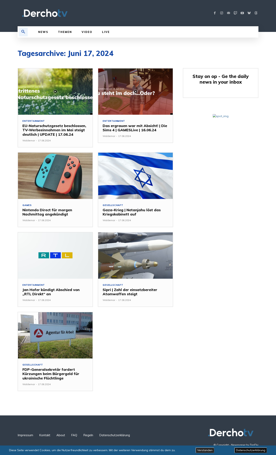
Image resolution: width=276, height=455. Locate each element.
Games (27, 205)
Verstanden (205, 450)
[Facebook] (214, 13)
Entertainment (33, 121)
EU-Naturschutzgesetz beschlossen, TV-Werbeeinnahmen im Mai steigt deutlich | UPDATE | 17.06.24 (54, 130)
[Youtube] (242, 13)
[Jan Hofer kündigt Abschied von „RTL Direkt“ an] (55, 255)
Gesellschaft (113, 205)
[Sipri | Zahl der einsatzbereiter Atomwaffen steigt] (135, 255)
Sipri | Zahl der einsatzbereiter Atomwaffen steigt (130, 291)
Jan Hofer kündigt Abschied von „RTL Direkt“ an (51, 291)
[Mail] (228, 13)
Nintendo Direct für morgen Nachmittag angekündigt (47, 212)
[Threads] (256, 13)
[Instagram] (221, 13)
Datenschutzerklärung (250, 450)
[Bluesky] (249, 13)
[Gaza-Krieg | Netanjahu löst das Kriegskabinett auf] (135, 176)
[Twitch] (235, 13)
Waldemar (28, 140)
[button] (23, 31)
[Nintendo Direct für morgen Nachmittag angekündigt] (55, 176)
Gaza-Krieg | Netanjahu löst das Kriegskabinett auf (132, 212)
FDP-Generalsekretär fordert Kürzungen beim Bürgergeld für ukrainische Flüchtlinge (50, 373)
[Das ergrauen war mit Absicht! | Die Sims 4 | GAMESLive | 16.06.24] (135, 91)
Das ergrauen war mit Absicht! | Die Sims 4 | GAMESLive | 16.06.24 (135, 127)
